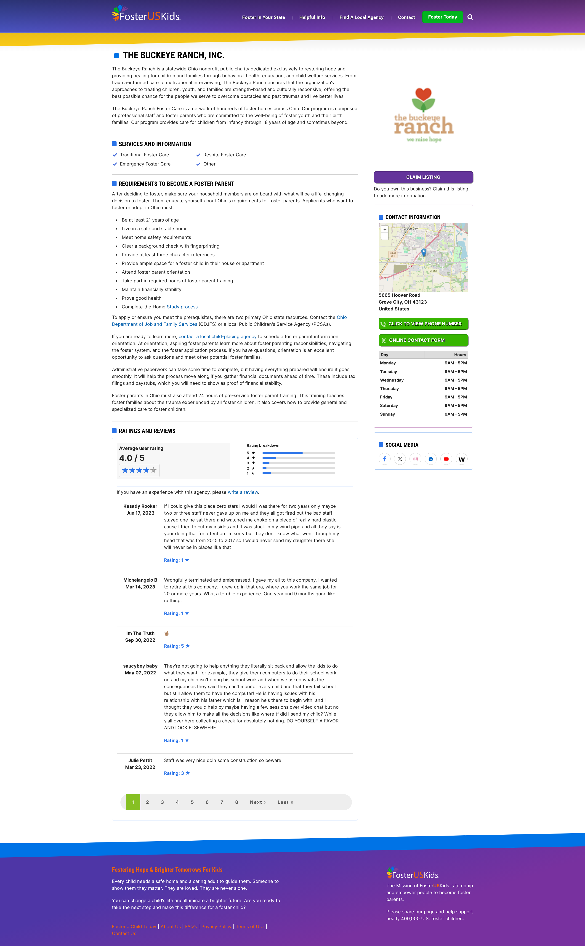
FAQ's (191, 926)
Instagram (416, 459)
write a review (243, 492)
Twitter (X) (400, 459)
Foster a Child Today (134, 926)
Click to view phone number (425, 323)
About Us (171, 926)
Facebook (385, 459)
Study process (182, 307)
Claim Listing (423, 177)
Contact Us (124, 933)
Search (470, 17)
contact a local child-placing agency (218, 336)
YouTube (446, 459)
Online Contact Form (417, 340)
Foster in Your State (263, 17)
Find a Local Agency (362, 17)
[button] (424, 252)
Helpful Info (312, 17)
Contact (406, 17)
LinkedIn (431, 459)
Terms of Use (250, 926)
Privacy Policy (216, 926)
